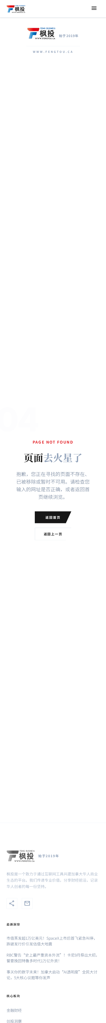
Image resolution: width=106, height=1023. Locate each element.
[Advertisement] (53, 127)
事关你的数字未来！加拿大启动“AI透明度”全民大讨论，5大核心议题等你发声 (52, 974)
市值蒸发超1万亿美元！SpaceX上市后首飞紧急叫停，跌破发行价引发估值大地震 (52, 940)
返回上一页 (53, 534)
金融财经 (14, 1010)
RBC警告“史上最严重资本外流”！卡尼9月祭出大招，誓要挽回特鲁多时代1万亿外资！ (53, 957)
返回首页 (52, 517)
